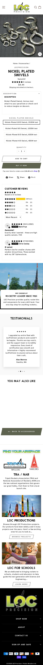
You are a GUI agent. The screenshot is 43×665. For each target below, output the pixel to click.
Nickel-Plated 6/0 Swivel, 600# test (21, 134)
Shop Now (21, 619)
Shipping (12, 87)
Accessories (24, 63)
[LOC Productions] (21, 506)
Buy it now (21, 165)
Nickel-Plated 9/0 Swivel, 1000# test (21, 128)
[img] (17, 224)
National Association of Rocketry (17, 481)
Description (10, 94)
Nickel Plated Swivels (21, 118)
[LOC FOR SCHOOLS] (21, 553)
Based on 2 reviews (13, 194)
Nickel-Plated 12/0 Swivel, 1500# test (21, 122)
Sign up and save (21, 644)
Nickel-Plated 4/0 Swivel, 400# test (21, 141)
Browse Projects (21, 537)
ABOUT (21, 627)
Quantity (21, 147)
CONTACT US (21, 635)
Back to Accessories (23, 431)
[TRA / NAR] (21, 460)
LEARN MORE (21, 584)
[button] (17, 82)
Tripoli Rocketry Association (17, 478)
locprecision (21, 67)
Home (15, 63)
